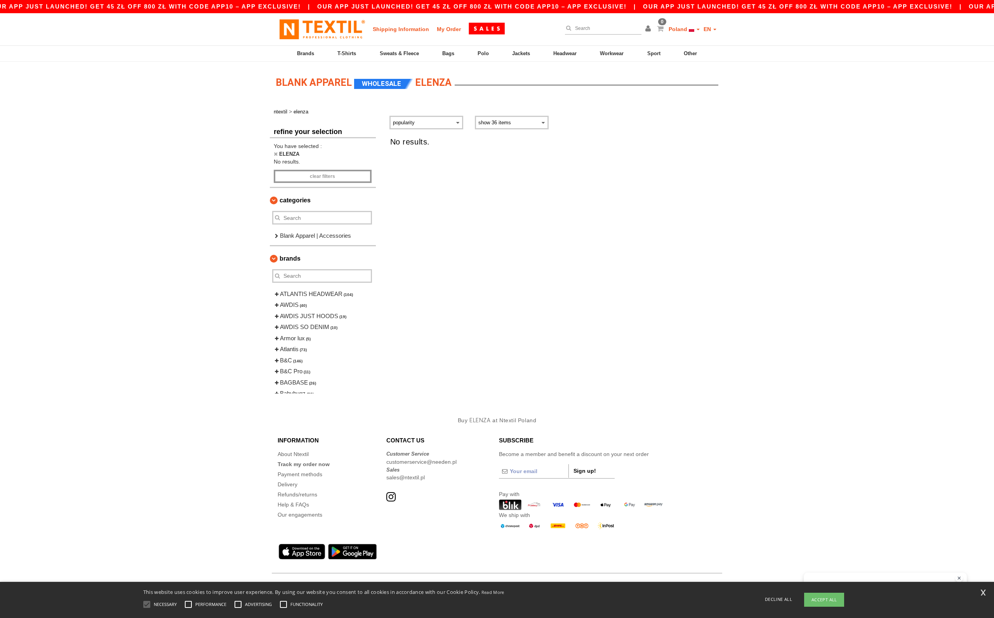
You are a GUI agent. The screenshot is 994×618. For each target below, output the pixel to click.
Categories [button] (295, 200)
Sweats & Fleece (399, 53)
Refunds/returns (297, 494)
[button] (649, 29)
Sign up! (584, 471)
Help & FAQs (293, 504)
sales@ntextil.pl (405, 477)
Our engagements (300, 515)
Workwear (612, 53)
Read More (492, 592)
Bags (448, 53)
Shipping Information (401, 29)
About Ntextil (293, 454)
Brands (305, 53)
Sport (653, 53)
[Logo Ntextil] (322, 29)
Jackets (521, 53)
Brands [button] (290, 258)
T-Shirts (346, 53)
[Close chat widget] (959, 578)
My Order (449, 29)
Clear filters (322, 176)
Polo (483, 53)
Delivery (287, 484)
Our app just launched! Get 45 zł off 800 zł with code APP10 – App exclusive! (472, 6)
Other (690, 53)
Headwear (565, 53)
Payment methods (300, 474)
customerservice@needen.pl (421, 462)
